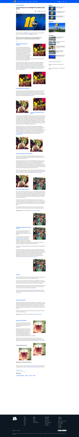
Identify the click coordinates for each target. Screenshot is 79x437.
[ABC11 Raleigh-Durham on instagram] (17, 430)
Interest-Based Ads (40, 433)
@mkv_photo (42, 340)
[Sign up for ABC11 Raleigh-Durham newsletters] (19, 430)
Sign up (39, 121)
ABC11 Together (60, 422)
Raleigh (22, 1)
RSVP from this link (19, 133)
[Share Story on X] (37, 11)
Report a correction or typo (19, 370)
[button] (13, 1)
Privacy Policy (14, 433)
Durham (26, 1)
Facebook (21, 246)
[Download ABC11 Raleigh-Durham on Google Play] (64, 430)
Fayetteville (29, 1)
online (35, 340)
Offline (31, 34)
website (35, 68)
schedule (23, 256)
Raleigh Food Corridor (19, 239)
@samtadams (39, 172)
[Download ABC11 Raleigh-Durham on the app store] (60, 430)
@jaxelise (32, 95)
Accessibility (60, 426)
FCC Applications (50, 433)
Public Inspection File (45, 433)
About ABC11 (60, 418)
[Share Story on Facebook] (35, 11)
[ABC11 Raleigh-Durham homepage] (15, 1)
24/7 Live (18, 1)
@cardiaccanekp (37, 210)
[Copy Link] (45, 11)
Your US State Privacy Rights (31, 433)
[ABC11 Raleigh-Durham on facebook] (13, 430)
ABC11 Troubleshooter (48, 422)
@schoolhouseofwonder (37, 314)
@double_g (35, 256)
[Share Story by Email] (43, 11)
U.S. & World (46, 418)
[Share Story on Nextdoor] (41, 11)
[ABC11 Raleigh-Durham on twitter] (15, 430)
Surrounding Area (35, 1)
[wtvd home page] (15, 418)
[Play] (57, 27)
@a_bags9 (19, 292)
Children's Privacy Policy (24, 433)
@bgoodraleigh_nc (19, 134)
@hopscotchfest (22, 69)
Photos (25, 423)
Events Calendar (60, 423)
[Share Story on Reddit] (39, 11)
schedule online (33, 290)
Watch (25, 422)
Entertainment (47, 423)
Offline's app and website (32, 365)
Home (25, 418)
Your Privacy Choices (18, 433)
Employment (60, 427)
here (43, 208)
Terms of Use (35, 433)
